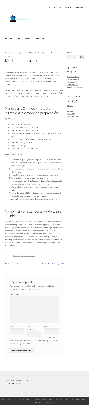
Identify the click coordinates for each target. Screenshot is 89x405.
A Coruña (52, 7)
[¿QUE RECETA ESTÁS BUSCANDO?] (81, 57)
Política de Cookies (39, 399)
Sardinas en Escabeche (75, 87)
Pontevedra (79, 7)
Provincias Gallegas (28, 256)
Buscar (69, 53)
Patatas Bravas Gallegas (51, 263)
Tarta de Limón (72, 82)
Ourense (68, 7)
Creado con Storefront (14, 383)
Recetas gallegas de (42, 53)
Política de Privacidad (21, 399)
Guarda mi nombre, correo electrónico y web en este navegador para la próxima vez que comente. (33, 341)
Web (46, 327)
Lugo (60, 7)
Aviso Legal (5, 399)
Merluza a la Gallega (15, 263)
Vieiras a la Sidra (73, 77)
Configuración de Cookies (59, 399)
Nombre (13, 327)
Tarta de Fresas (72, 85)
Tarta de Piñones (73, 79)
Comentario (15, 294)
